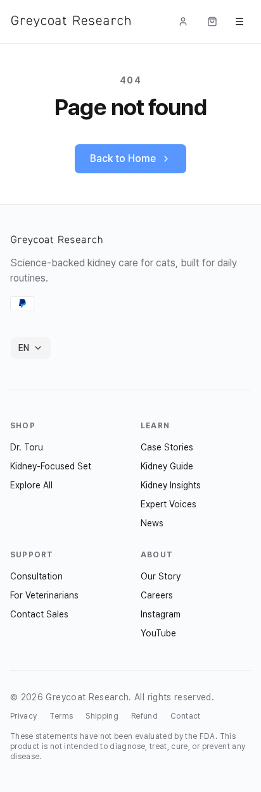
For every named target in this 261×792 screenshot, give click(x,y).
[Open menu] (239, 21)
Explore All (31, 485)
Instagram (161, 614)
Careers (157, 595)
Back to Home (123, 158)
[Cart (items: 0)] (212, 21)
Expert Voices (168, 504)
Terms (61, 716)
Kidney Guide (167, 466)
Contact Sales (39, 614)
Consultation (36, 576)
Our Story (161, 576)
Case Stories (167, 447)
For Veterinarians (44, 595)
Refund (144, 716)
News (152, 523)
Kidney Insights (171, 485)
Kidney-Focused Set (50, 466)
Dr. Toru (26, 447)
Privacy (23, 716)
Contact (185, 716)
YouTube (158, 633)
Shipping (102, 716)
